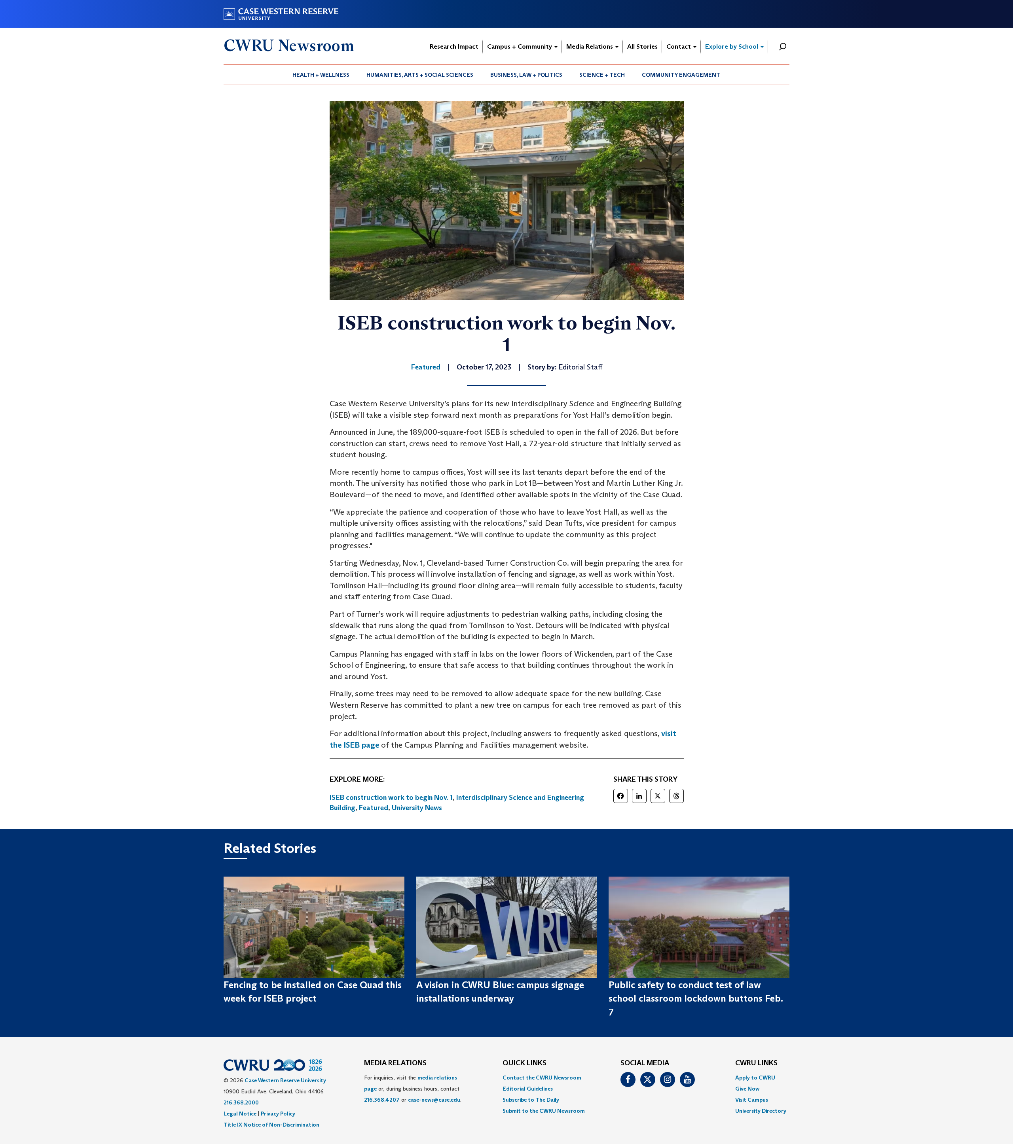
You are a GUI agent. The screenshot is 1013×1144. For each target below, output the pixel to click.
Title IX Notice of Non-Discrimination (271, 1124)
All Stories (642, 46)
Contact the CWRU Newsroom (542, 1077)
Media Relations (590, 46)
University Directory (760, 1110)
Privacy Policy (278, 1113)
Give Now (747, 1088)
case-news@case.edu (434, 1099)
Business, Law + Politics (526, 74)
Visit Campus (751, 1099)
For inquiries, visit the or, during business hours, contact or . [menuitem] (412, 1088)
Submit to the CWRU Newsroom (544, 1110)
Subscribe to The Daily (531, 1099)
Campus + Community (520, 46)
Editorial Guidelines (528, 1088)
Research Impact (454, 46)
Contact (679, 46)
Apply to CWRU (755, 1077)
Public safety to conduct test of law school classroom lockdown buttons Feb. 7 (696, 998)
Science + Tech (602, 74)
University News (417, 807)
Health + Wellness (320, 74)
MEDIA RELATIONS (395, 1063)
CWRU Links (756, 1063)
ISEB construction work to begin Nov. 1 (391, 797)
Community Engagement (681, 74)
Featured (373, 807)
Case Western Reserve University (285, 1080)
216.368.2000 (241, 1102)
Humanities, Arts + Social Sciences (419, 74)
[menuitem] (321, 75)
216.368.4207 (382, 1099)
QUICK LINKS (524, 1063)
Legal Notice (240, 1113)
